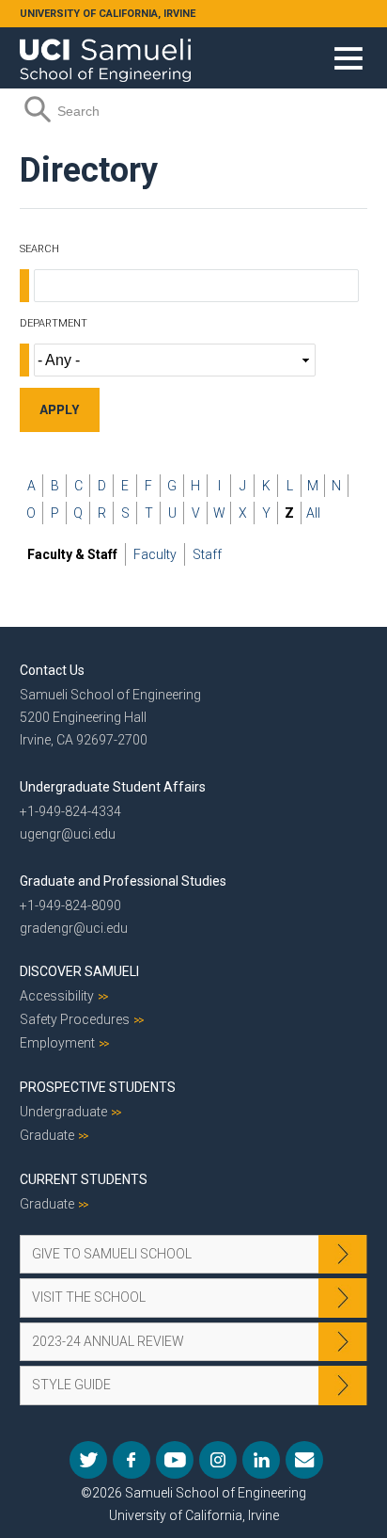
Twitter (88, 1460)
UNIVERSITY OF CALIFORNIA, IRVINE (107, 14)
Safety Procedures (75, 1019)
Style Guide (71, 1384)
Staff (207, 554)
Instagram (218, 1460)
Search (39, 249)
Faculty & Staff (72, 554)
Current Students (83, 1179)
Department (53, 323)
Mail (304, 1460)
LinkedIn (261, 1460)
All (313, 513)
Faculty (155, 554)
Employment (57, 1042)
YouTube (175, 1460)
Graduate (47, 1135)
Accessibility (57, 995)
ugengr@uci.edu (68, 833)
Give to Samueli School (112, 1253)
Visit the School (89, 1297)
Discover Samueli (79, 971)
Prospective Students (98, 1087)
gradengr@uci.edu (74, 928)
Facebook (131, 1460)
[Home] (105, 53)
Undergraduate (63, 1111)
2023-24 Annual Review (108, 1341)
